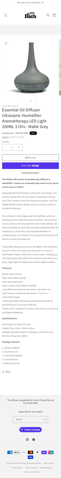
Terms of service (31, 468)
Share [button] (8, 371)
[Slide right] (37, 101)
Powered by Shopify (34, 463)
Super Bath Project (19, 463)
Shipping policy (46, 468)
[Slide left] (24, 101)
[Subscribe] (45, 419)
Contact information (31, 472)
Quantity (5, 142)
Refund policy (49, 463)
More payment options (30, 172)
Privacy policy (17, 468)
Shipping (5, 137)
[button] (6, 15)
